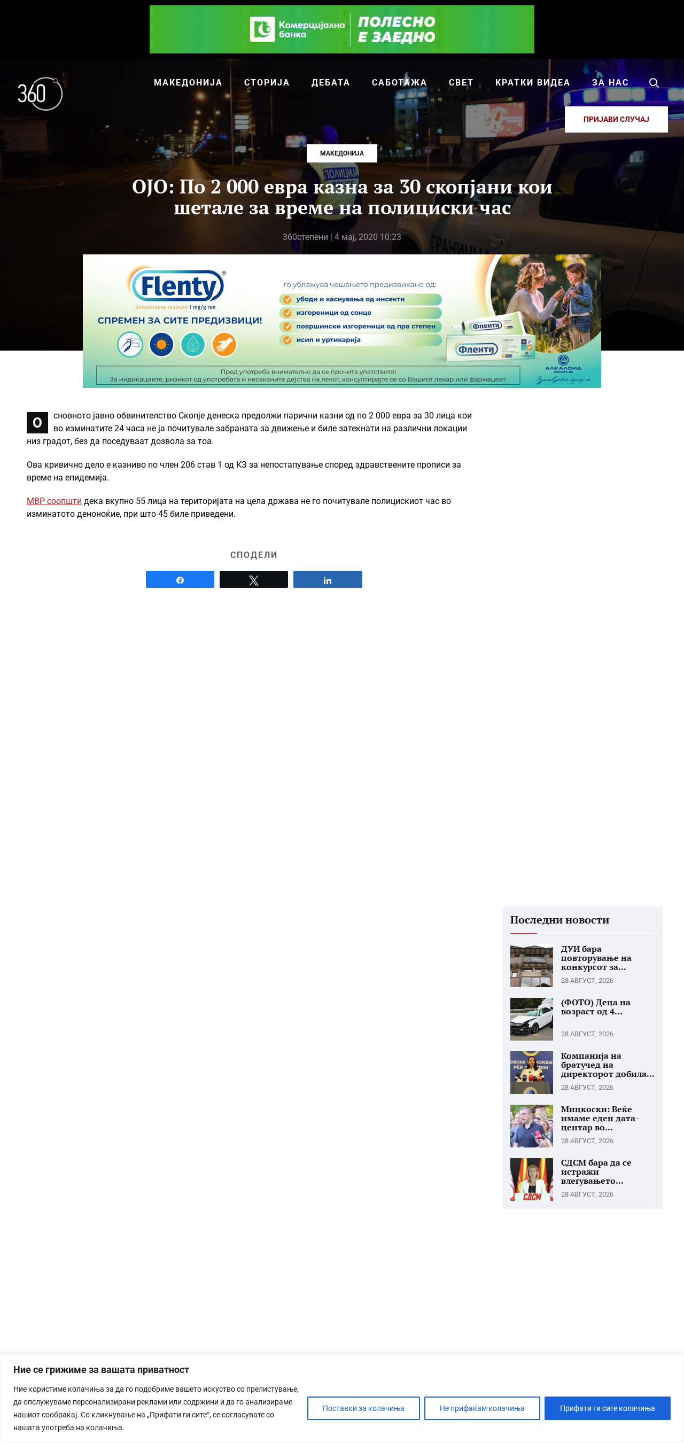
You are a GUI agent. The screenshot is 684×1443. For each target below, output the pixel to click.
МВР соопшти (54, 501)
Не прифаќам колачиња (482, 1408)
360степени (305, 237)
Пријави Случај (616, 119)
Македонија (342, 153)
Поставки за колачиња (364, 1408)
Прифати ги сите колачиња (607, 1408)
